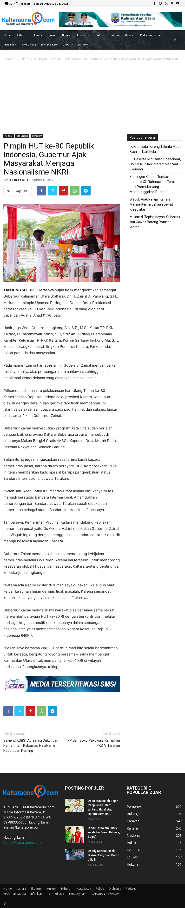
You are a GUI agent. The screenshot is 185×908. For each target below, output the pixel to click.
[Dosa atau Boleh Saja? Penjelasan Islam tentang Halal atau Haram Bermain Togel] (74, 805)
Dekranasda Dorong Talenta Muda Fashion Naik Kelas (155, 149)
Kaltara (24, 59)
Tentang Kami (78, 894)
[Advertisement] (92, 97)
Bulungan (40, 59)
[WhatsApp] (74, 190)
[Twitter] (166, 3)
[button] (176, 40)
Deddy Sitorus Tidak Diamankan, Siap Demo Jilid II (103, 855)
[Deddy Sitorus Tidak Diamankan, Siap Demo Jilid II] (74, 854)
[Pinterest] (63, 190)
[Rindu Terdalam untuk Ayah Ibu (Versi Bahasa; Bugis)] (74, 834)
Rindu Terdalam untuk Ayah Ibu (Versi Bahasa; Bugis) (104, 832)
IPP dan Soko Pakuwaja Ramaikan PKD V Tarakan (93, 743)
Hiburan (66, 889)
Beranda (9, 59)
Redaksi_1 (21, 180)
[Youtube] (178, 3)
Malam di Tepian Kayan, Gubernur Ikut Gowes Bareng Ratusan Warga (155, 222)
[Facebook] (155, 3)
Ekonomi (36, 889)
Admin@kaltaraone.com (22, 842)
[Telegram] (86, 190)
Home (7, 889)
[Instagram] (160, 3)
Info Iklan (36, 894)
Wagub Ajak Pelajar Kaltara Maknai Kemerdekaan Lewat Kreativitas (151, 204)
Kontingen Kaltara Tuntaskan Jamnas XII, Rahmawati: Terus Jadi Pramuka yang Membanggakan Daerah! (153, 184)
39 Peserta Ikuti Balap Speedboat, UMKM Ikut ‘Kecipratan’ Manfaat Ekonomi (155, 164)
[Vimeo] (172, 3)
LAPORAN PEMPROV (105, 894)
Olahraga (114, 889)
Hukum (52, 889)
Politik (100, 889)
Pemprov (37, 135)
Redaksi (131, 889)
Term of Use (55, 894)
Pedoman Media (14, 894)
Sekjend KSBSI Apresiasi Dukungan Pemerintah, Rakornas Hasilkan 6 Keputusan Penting (30, 745)
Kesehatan (84, 889)
